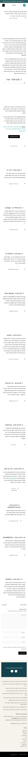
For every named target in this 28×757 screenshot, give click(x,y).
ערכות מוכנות (24, 735)
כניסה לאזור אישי (23, 746)
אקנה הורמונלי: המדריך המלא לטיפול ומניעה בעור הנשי (16, 690)
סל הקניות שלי (24, 742)
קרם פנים (25, 733)
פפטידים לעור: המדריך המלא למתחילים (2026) (18, 700)
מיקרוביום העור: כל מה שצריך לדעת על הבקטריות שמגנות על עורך (14, 681)
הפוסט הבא (4, 604)
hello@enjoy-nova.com (15, 723)
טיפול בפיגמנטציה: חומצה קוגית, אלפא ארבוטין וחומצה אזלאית (15, 707)
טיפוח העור (18, 16)
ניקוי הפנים (25, 730)
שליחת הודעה (8, 720)
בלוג (26, 737)
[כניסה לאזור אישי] (24, 5)
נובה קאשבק (24, 744)
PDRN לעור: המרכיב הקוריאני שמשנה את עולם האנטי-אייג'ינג (15, 697)
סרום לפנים (24, 732)
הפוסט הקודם (23, 604)
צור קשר (25, 741)
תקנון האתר (24, 739)
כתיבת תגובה (24, 16)
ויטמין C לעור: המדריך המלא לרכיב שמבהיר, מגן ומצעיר (16, 688)
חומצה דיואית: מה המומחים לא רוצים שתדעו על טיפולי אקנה (15, 709)
